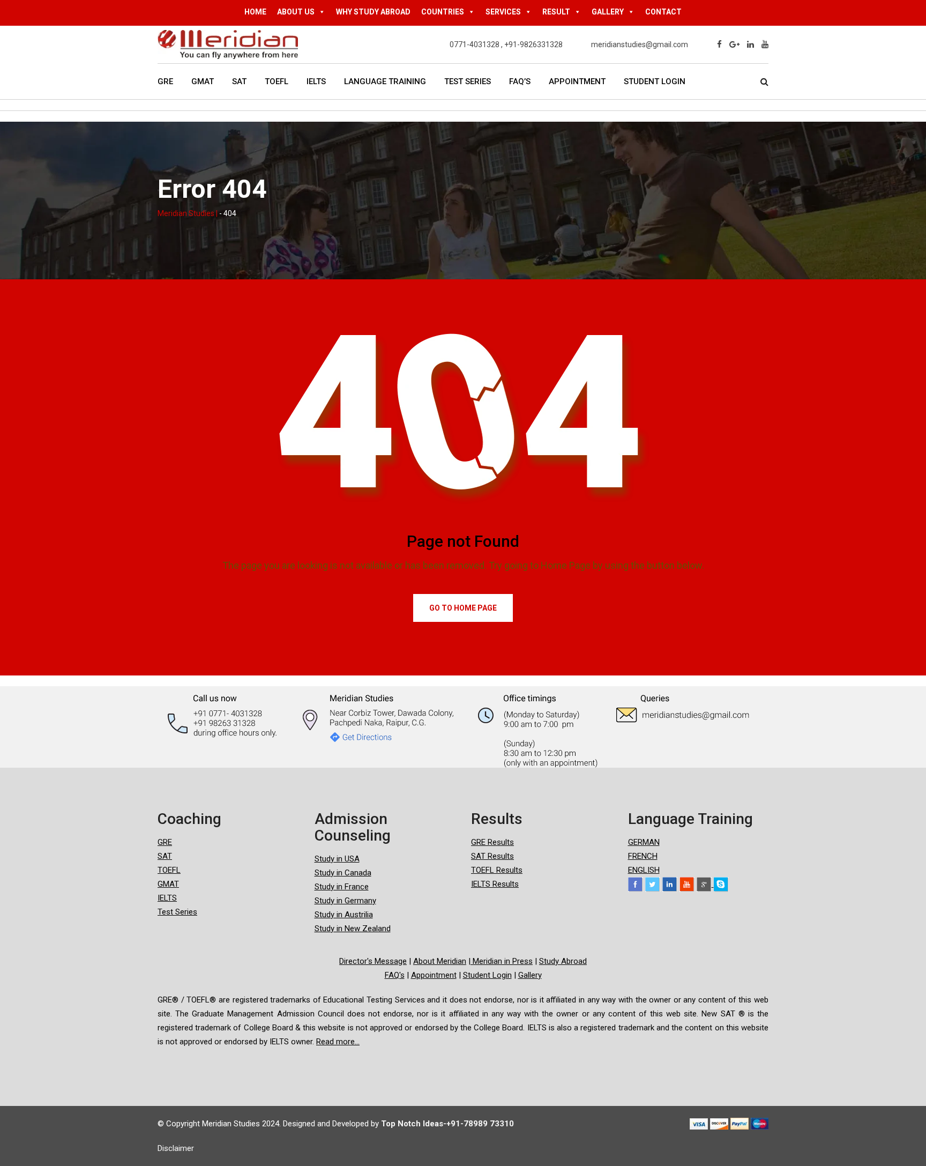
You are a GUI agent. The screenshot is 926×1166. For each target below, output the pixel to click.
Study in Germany (345, 900)
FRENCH (643, 856)
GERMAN (644, 842)
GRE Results (492, 842)
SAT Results (492, 856)
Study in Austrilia (344, 914)
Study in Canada (343, 873)
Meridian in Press (502, 961)
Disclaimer (176, 1148)
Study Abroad (563, 961)
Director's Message (373, 961)
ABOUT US (296, 12)
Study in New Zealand (353, 928)
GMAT (202, 81)
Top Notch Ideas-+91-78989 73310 (447, 1123)
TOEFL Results (496, 870)
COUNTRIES (442, 12)
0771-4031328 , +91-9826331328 (506, 44)
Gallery (530, 975)
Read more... (338, 1041)
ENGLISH (644, 870)
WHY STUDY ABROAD (373, 12)
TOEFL (276, 81)
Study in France (342, 887)
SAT (239, 81)
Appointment (577, 81)
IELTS (316, 81)
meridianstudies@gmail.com (639, 44)
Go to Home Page (463, 608)
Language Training (385, 81)
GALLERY (608, 12)
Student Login (654, 81)
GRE (165, 81)
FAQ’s (520, 81)
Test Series (467, 81)
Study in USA (337, 859)
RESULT (556, 12)
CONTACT (663, 12)
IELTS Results (495, 884)
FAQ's (395, 975)
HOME (255, 12)
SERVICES (503, 12)
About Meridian (439, 961)
